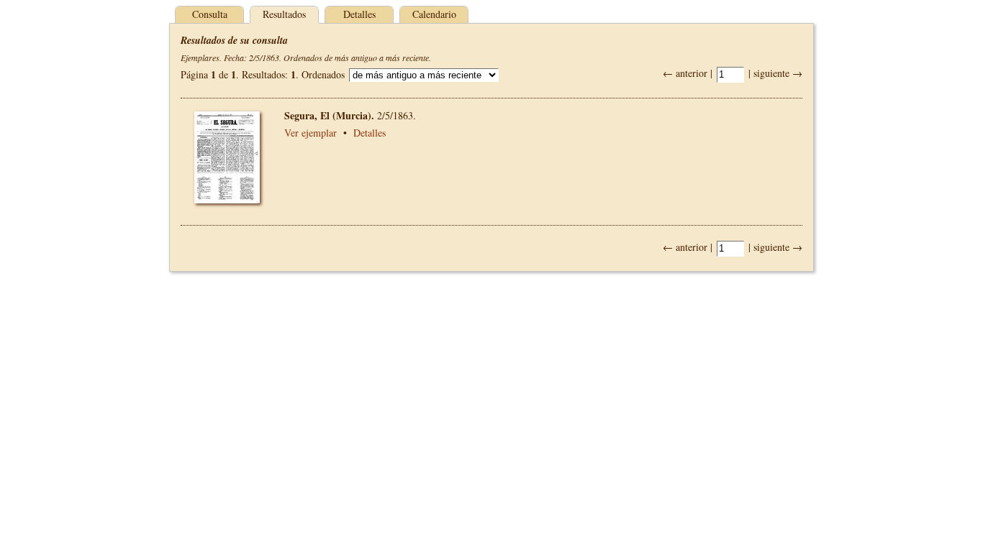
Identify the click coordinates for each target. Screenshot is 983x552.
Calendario (434, 14)
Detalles (359, 14)
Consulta (209, 14)
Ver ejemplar (310, 132)
